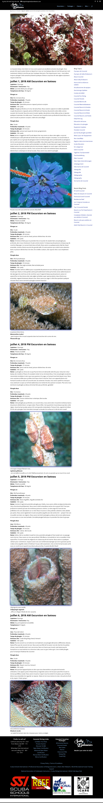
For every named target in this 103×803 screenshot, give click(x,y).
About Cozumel (78, 77)
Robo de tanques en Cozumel (83, 194)
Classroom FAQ (62, 752)
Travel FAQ (62, 756)
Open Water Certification (40, 748)
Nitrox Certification (41, 757)
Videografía (77, 169)
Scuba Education (79, 144)
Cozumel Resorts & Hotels (82, 110)
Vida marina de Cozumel (81, 167)
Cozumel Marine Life (80, 102)
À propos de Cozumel (80, 71)
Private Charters (41, 744)
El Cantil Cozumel (79, 191)
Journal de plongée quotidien (38, 11)
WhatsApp (14, 748)
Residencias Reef (79, 199)
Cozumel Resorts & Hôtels (82, 113)
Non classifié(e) (50, 11)
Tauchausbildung (79, 155)
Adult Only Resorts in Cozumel (83, 225)
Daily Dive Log (78, 118)
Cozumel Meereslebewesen (82, 104)
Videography (78, 178)
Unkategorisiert (78, 164)
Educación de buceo (80, 121)
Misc (86, 6)
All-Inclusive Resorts (62, 743)
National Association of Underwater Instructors (35, 771)
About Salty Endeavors (81, 80)
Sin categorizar (78, 147)
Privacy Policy (45, 763)
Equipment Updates (80, 127)
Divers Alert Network (64, 767)
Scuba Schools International (18, 767)
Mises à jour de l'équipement (82, 135)
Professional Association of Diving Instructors (42, 767)
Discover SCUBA (41, 746)
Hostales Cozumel (79, 130)
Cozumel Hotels (62, 745)
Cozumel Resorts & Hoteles (82, 107)
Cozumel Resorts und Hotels (82, 116)
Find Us (62, 750)
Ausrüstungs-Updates (80, 90)
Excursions (60, 6)
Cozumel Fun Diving (80, 96)
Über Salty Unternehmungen (82, 161)
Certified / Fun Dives (41, 742)
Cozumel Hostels (79, 99)
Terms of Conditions (56, 763)
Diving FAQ (62, 754)
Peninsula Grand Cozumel (82, 196)
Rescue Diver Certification (41, 755)
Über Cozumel (78, 158)
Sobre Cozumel (78, 150)
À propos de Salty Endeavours (83, 74)
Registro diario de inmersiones (83, 141)
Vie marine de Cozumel (81, 181)
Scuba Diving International (59, 771)
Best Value (62, 747)
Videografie (77, 172)
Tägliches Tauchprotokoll (81, 152)
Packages (70, 6)
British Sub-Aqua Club (75, 771)
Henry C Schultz (16, 11)
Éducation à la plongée (81, 124)
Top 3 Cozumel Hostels (81, 207)
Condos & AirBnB (79, 93)
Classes (79, 6)
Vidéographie (78, 175)
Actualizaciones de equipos (82, 87)
